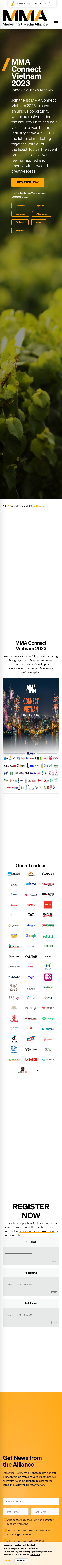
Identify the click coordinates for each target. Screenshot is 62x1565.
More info (35, 1554)
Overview (20, 205)
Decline (21, 1560)
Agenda (40, 205)
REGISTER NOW (28, 182)
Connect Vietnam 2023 (21, 506)
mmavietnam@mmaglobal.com (36, 1231)
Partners (20, 222)
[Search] (51, 3)
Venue (39, 222)
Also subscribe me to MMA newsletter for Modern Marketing (30, 1522)
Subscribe (40, 3)
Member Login (23, 3)
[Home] (4, 506)
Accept (9, 1560)
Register (20, 230)
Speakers (20, 214)
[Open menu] (55, 21)
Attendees (41, 214)
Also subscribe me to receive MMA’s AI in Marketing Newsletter (30, 1532)
